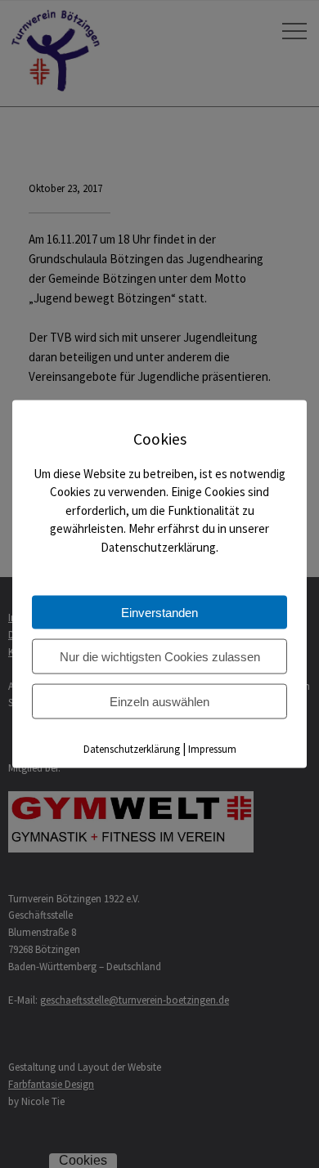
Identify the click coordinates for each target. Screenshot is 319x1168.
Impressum (212, 749)
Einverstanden (159, 613)
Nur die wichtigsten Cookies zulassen (160, 657)
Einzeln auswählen (159, 702)
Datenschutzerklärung (131, 749)
